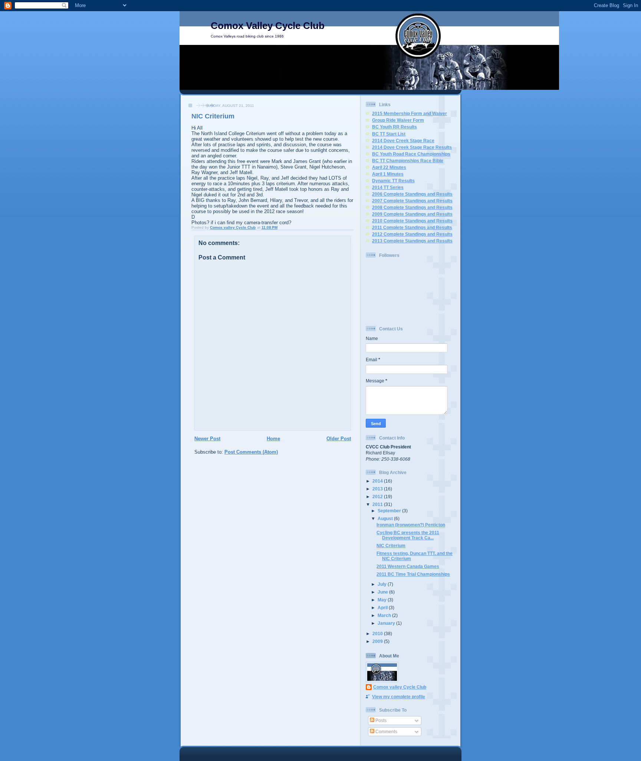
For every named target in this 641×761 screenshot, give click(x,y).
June (383, 591)
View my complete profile (398, 696)
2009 (378, 641)
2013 (378, 488)
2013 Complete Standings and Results (412, 240)
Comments (385, 731)
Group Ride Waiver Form (398, 120)
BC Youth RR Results (394, 126)
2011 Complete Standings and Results (412, 227)
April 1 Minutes (388, 174)
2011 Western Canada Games (408, 566)
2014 (378, 481)
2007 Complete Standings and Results (412, 200)
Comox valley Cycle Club (399, 687)
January (387, 623)
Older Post (338, 438)
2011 (378, 504)
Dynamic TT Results (393, 180)
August (386, 518)
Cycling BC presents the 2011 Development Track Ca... (408, 535)
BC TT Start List (388, 133)
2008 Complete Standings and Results (412, 207)
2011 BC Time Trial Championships (413, 574)
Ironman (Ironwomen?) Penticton (411, 524)
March (385, 615)
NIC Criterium (391, 545)
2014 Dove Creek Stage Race (403, 140)
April (383, 607)
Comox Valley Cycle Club (268, 25)
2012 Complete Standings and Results (412, 234)
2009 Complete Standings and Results (412, 214)
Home (273, 438)
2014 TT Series (388, 187)
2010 (378, 633)
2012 (378, 496)
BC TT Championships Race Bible (407, 160)
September (390, 510)
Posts (380, 720)
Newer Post (207, 438)
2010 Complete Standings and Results (412, 220)
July (383, 584)
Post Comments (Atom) (251, 452)
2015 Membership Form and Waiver (409, 113)
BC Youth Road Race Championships (411, 153)
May (383, 599)
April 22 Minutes (389, 167)
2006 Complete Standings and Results (412, 194)
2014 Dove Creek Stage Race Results (412, 147)
